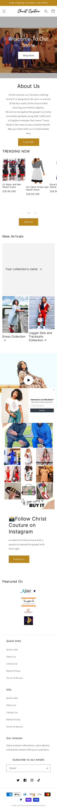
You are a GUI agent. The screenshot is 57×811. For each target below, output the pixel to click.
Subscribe (42, 410)
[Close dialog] (54, 390)
